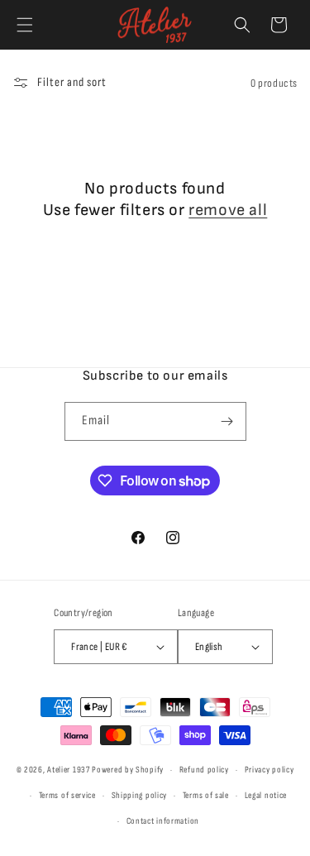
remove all (227, 210)
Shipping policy (140, 795)
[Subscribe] (227, 421)
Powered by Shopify (128, 769)
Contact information (162, 820)
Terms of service (67, 795)
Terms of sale (206, 795)
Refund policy (204, 769)
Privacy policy (269, 769)
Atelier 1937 (68, 769)
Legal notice (266, 795)
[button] (25, 25)
